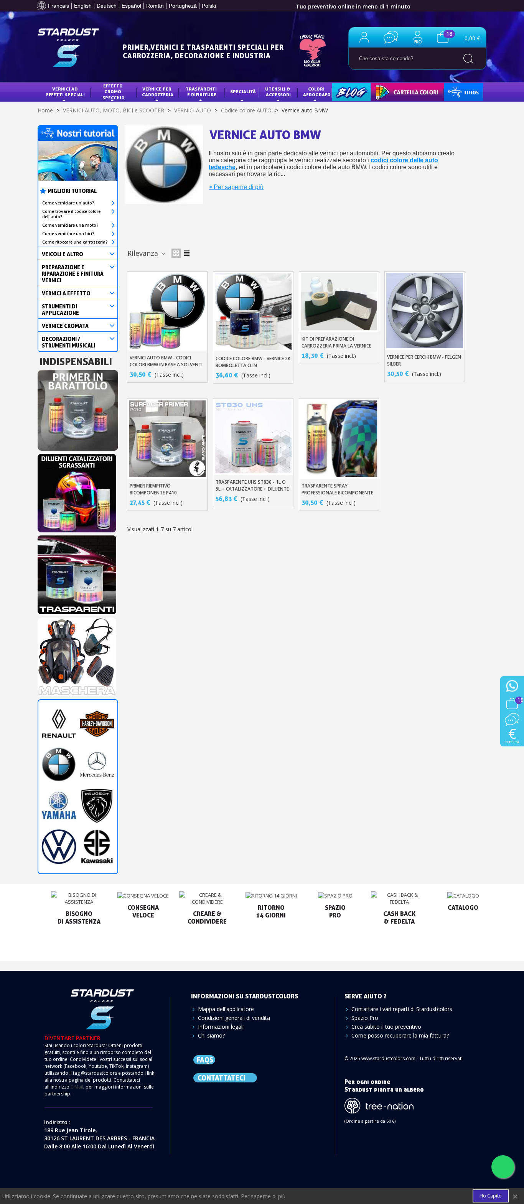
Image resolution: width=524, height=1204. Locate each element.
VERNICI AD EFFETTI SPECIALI (65, 92)
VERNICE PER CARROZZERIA (157, 92)
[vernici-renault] (58, 723)
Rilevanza (143, 253)
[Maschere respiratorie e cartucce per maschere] (77, 654)
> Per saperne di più (236, 187)
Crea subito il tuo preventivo (386, 1026)
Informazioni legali (221, 1026)
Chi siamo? (211, 1035)
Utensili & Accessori (278, 92)
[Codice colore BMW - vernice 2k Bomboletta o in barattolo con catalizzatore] (253, 311)
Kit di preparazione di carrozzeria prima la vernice (336, 342)
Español (131, 6)
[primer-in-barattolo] (78, 408)
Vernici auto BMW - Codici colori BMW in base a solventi (166, 361)
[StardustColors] (68, 47)
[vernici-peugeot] (96, 805)
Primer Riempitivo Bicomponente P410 (153, 489)
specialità (243, 91)
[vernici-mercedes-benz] (96, 764)
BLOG (344, 91)
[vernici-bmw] (58, 764)
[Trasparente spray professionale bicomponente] (339, 439)
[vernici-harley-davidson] (96, 723)
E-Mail (77, 1087)
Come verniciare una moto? (70, 225)
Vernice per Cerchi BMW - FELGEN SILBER (424, 360)
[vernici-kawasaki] (96, 846)
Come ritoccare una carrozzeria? (75, 242)
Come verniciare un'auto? (68, 203)
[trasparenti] (77, 572)
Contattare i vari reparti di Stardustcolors (401, 1009)
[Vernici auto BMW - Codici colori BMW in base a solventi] (167, 311)
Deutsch (107, 6)
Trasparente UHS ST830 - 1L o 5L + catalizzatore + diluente (252, 485)
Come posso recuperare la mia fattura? (400, 1035)
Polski (209, 6)
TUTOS (457, 91)
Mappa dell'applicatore (226, 1009)
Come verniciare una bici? (68, 233)
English (83, 6)
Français (58, 6)
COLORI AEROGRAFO (317, 92)
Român (155, 6)
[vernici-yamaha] (58, 805)
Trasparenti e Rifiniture (202, 92)
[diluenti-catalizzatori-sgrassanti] (77, 490)
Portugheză (183, 6)
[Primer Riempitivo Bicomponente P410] (167, 439)
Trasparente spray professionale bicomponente (337, 489)
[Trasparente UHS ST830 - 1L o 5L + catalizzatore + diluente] (253, 437)
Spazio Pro (364, 1017)
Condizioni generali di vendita (234, 1017)
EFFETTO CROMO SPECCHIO (113, 91)
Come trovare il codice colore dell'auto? (71, 214)
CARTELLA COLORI (397, 91)
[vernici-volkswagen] (58, 846)
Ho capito (491, 1195)
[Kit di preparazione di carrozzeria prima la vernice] (339, 302)
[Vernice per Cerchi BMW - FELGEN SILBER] (425, 310)
